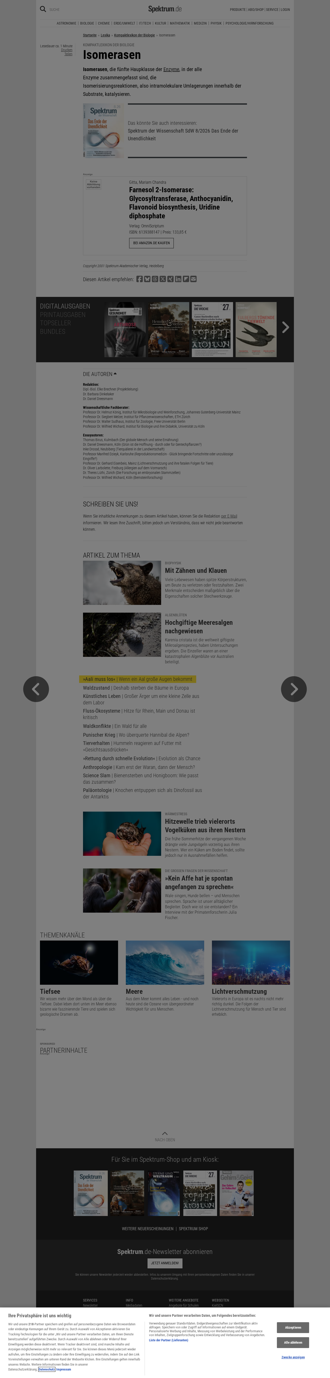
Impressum (63, 1369)
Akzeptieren (293, 1328)
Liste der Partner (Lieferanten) (168, 1340)
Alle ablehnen (293, 1342)
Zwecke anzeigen (293, 1357)
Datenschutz (47, 1369)
